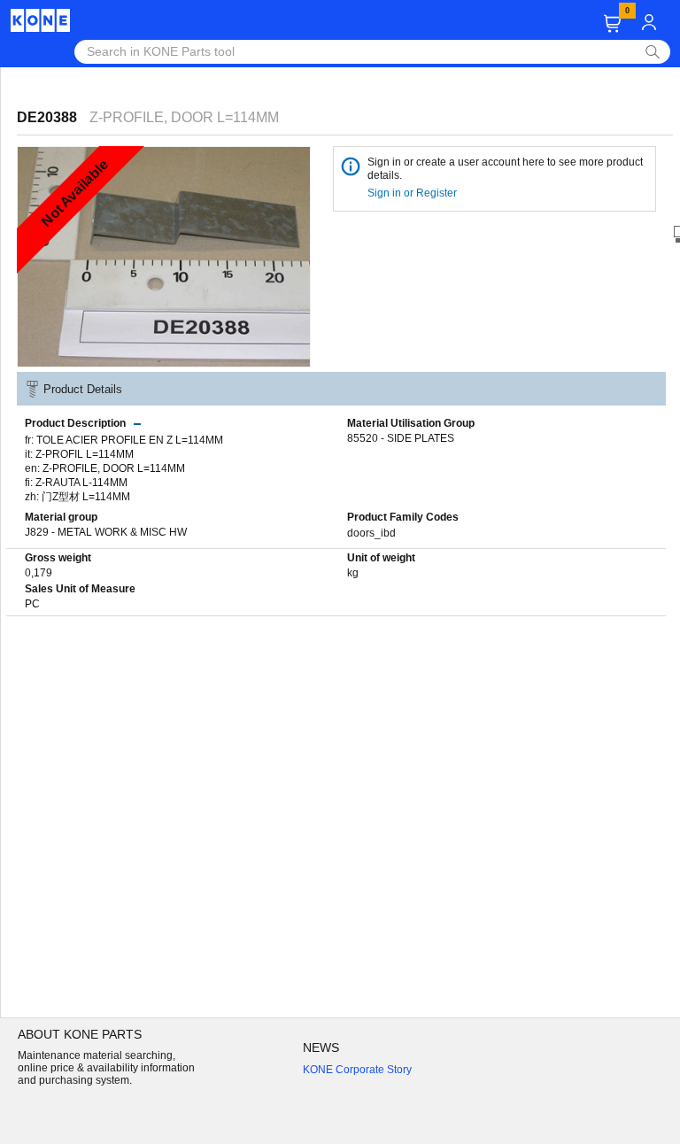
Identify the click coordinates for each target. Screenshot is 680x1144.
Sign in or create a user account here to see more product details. (505, 169)
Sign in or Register (413, 193)
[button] (612, 23)
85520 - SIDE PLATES (400, 438)
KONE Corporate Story (357, 1069)
